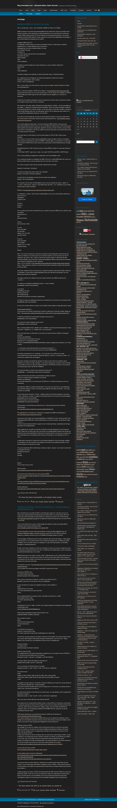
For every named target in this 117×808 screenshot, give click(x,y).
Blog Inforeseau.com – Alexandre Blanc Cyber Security (37, 5)
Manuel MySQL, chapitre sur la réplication (86, 306)
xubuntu (85, 476)
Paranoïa (81, 10)
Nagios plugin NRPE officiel (83, 410)
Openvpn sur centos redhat (83, 351)
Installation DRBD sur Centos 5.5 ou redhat (33, 24)
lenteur (86, 459)
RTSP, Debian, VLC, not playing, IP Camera (86, 549)
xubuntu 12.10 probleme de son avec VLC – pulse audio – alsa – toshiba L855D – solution (86, 697)
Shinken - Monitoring (81, 419)
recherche (88, 466)
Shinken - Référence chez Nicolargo (85, 424)
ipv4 (84, 459)
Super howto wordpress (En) (83, 343)
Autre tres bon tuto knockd (83, 263)
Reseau (21, 13)
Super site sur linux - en (82, 400)
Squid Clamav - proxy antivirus (84, 382)
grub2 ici (89, 377)
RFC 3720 (21, 607)
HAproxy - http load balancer (83, 294)
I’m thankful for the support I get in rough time (87, 532)
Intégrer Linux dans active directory (85, 353)
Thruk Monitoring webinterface (83, 421)
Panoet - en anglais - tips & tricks (84, 379)
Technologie (29, 13)
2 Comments (61, 790)
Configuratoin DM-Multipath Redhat (85, 301)
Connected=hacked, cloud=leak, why (86, 41)
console (91, 452)
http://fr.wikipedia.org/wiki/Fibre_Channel (27, 518)
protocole (44, 785)
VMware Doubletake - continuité (84, 302)
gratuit (80, 457)
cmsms (77, 452)
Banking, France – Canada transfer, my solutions (87, 159)
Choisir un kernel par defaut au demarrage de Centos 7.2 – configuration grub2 (87, 656)
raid (45, 497)
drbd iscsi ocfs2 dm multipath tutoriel (85, 288)
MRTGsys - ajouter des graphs (84, 416)
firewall (93, 454)
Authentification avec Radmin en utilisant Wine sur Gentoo (87, 684)
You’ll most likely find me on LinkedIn (86, 543)
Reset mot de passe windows (83, 431)
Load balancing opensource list (84, 291)
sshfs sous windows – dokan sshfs (86, 714)
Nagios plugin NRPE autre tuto (84, 408)
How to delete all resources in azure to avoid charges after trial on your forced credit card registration (86, 607)
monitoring (92, 464)
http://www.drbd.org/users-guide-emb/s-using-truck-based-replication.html (35, 409)
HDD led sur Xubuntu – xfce (84, 675)
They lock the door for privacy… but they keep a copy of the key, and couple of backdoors (87, 560)
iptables (80, 459)
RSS (96, 10)
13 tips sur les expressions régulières (85, 385)
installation (93, 456)
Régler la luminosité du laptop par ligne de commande (87, 663)
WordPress (26, 803)
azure (26, 10)
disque (23, 497)
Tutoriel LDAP (79, 390)
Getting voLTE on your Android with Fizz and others (87, 172)
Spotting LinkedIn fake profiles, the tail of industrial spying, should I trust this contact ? (87, 44)
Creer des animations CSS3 (83, 367)
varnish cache (94, 474)
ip (43, 497)
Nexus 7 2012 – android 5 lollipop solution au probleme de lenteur (85, 671)
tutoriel (91, 471)
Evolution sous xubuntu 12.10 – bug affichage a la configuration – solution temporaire (86, 703)
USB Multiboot (80, 429)
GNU (77, 457)
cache (90, 450)
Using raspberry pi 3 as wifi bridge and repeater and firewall (86, 627)
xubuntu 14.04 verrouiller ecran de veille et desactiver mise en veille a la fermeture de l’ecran (87, 679)
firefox (89, 454)
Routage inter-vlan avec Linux (83, 354)
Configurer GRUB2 (81, 377)
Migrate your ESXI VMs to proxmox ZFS (87, 620)
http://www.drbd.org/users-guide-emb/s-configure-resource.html (38, 190)
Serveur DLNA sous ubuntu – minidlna (86, 711)
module (78, 464)
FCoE (31, 785)
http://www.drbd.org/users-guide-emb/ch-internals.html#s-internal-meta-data (50, 263)
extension (79, 454)
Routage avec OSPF (81, 356)
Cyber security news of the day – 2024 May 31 (86, 536)
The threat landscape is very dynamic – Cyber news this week (87, 592)
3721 (27, 607)
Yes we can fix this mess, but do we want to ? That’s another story (86, 579)
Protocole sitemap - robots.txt (83, 366)
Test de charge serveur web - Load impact (86, 345)
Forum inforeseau (80, 434)
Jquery (78, 372)
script (83, 471)
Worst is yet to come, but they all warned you (87, 565)
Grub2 (87, 457)
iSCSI (35, 785)
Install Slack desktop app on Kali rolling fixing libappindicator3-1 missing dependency (87, 601)
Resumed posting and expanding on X (86, 523)
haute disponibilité (37, 497)
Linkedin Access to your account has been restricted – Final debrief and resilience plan (86, 527)
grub (83, 457)
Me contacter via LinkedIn (46, 803)
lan (38, 785)
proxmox (89, 10)
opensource (78, 466)
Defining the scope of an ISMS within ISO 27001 (86, 176)
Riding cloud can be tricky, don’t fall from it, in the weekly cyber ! (87, 588)
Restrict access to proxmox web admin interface (87, 616)
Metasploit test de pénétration (83, 266)
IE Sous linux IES (80, 387)
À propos (79, 23)
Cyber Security (53, 10)
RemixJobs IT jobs (81, 428)
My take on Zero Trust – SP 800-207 (86, 38)
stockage (59, 497)
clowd (45, 10)
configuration (84, 452)
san (53, 785)
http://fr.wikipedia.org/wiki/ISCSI (25, 757)
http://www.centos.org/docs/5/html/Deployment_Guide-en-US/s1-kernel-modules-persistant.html (45, 313)
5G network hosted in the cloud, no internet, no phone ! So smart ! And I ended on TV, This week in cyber (86, 554)
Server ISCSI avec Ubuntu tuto (84, 327)
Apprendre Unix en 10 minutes (83, 384)
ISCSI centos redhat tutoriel (83, 328)
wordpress (38, 13)
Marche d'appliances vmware (83, 247)
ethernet (31, 497)
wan (60, 785)
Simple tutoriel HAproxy (82, 296)
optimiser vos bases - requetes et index (86, 320)
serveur (87, 471)
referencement (80, 469)
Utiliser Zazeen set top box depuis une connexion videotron (86, 647)
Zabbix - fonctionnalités (82, 411)
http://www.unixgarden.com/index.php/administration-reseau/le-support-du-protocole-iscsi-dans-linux (42, 755)
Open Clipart (79, 436)
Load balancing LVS (81, 289)
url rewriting (89, 474)
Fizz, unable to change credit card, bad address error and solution (87, 168)
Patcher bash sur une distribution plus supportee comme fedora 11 (86, 688)
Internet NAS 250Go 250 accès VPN (85, 325)
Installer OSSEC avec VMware (84, 255)
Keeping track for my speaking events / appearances (87, 30)
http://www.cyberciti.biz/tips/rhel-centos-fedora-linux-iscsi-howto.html (34, 759)
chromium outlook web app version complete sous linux (86, 667)
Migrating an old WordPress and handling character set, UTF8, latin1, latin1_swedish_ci (87, 569)
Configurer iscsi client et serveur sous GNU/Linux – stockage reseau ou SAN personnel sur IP (43, 508)
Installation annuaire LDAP (83, 392)
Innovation (73, 10)
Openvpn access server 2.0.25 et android (87, 660)
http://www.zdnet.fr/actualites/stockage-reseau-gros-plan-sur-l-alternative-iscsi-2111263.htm (40, 744)
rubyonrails (78, 471)
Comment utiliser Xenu (82, 340)
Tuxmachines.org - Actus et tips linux (85, 376)
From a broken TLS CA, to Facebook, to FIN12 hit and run (87, 574)
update (84, 474)
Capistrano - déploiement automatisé (85, 402)
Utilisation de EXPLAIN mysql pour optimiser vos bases (85, 318)
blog (87, 450)
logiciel (89, 462)
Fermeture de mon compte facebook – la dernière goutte (87, 651)
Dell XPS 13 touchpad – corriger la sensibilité (85, 643)
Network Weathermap (81, 358)
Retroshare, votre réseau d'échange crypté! (87, 349)
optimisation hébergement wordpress (85, 341)
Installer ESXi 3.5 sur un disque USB (85, 250)
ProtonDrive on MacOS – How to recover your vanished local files (87, 164)
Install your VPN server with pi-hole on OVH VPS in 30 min (86, 623)
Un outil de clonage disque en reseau (85, 323)
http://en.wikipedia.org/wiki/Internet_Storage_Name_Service (32, 749)
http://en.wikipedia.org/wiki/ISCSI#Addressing (28, 609)
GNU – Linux (64, 10)
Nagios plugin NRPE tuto (82, 406)
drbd (27, 497)
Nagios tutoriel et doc (81, 405)
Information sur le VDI (81, 257)
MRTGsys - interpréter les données (85, 418)
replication (49, 497)
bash (83, 449)
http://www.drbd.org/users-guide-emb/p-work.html (29, 414)
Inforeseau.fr (79, 439)
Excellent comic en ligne (82, 437)
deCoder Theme (89, 799)
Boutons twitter (80, 361)
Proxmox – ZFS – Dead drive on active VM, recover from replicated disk (87, 612)
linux (85, 462)
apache (78, 450)
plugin (84, 466)
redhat (92, 466)
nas (40, 785)
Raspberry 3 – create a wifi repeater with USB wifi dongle (87, 631)
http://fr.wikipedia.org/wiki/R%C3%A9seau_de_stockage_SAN (32, 528)
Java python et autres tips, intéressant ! (86, 433)
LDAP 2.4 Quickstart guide (83, 389)
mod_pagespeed (85, 464)
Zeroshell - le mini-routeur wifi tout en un (86, 348)
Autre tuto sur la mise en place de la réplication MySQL (85, 311)
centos (93, 450)
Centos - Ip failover (81, 299)
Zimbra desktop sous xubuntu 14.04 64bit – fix (87, 692)
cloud (39, 10)
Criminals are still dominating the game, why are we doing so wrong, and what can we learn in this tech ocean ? (87, 583)
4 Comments (60, 501)
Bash (33, 10)
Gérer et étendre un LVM (82, 330)
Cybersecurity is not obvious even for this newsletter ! (86, 597)
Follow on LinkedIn (87, 199)
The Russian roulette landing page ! (86, 546)
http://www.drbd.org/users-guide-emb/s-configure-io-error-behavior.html (34, 470)
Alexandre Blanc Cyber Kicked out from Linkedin (87, 26)
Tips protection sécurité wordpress (85, 271)
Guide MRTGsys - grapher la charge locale (87, 415)
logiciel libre (93, 462)
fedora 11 (85, 454)
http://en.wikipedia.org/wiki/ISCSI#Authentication (29, 716)
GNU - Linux (35, 501)
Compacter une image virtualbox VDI (85, 244)
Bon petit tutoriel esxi (81, 245)
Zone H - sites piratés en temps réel (85, 268)
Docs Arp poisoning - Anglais (83, 265)
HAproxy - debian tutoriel (82, 297)
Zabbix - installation (81, 413)
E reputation (79, 371)
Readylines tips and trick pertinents (85, 380)
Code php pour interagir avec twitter (85, 369)
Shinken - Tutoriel (80, 423)
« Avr (77, 133)
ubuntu (79, 473)
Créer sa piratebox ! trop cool (83, 332)
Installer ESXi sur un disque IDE (84, 249)
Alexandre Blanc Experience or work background (86, 35)
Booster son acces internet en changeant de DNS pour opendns (87, 708)
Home (20, 10)
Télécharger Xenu (80, 338)
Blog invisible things (81, 270)
